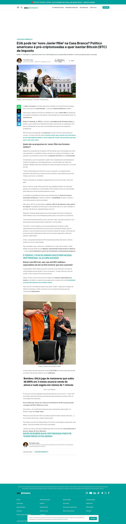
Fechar (93, 518)
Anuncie (19, 511)
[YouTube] (90, 493)
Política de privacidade (24, 514)
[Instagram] (87, 493)
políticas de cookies (62, 519)
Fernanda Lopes (28, 60)
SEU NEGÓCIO (84, 7)
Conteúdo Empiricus (41, 451)
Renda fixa (89, 503)
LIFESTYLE (93, 7)
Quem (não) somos (68, 511)
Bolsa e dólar (67, 499)
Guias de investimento (70, 507)
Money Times (44, 511)
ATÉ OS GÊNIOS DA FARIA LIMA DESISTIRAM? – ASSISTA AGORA (73, 2)
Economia (66, 503)
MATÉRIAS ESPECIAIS (71, 7)
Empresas (20, 503)
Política (42, 503)
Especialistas (21, 507)
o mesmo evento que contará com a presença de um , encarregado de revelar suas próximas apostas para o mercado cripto (49, 137)
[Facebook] (108, 493)
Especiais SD (44, 507)
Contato (88, 511)
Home (18, 499)
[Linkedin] (94, 493)
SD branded (89, 507)
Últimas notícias (45, 499)
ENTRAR (105, 7)
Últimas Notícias (58, 7)
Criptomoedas (90, 499)
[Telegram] (102, 493)
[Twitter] (105, 493)
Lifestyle (42, 514)
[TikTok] (98, 493)
